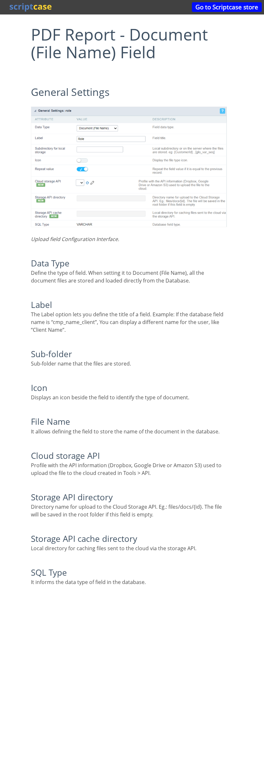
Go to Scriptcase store (226, 7)
